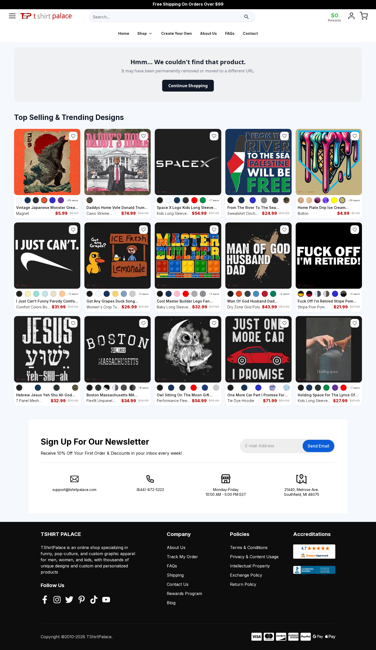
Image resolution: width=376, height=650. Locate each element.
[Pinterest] (82, 600)
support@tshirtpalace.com (74, 489)
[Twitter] (69, 600)
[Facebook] (45, 600)
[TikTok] (94, 600)
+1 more (214, 293)
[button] (73, 136)
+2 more (284, 293)
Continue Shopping (188, 85)
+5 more (73, 293)
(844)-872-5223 (150, 489)
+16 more (72, 200)
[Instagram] (57, 600)
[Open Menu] (12, 17)
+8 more (143, 387)
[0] (364, 17)
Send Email (318, 446)
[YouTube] (106, 600)
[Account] (351, 17)
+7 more (214, 200)
